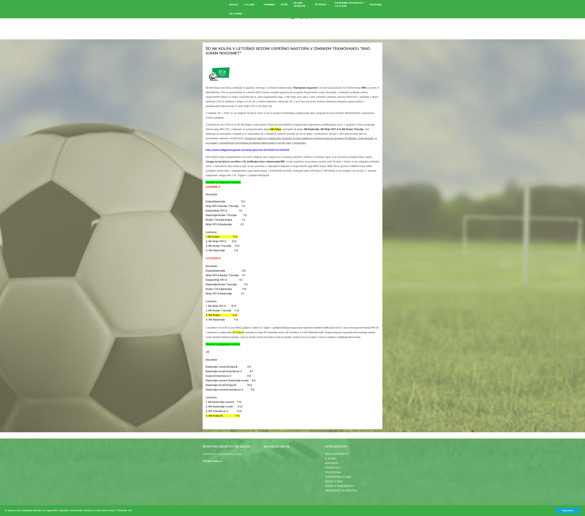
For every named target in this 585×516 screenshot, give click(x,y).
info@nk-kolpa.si (212, 461)
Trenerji (269, 4)
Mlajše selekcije (299, 4)
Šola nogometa (336, 454)
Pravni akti (333, 467)
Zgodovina (333, 472)
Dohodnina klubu (338, 476)
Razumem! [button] (567, 510)
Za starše (235, 13)
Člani (284, 4)
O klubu (249, 4)
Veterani (320, 4)
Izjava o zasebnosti (339, 486)
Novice (233, 4)
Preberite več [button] (124, 510)
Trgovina (375, 4)
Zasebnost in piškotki (341, 490)
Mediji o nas (333, 481)
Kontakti (331, 463)
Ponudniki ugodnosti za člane (349, 4)
